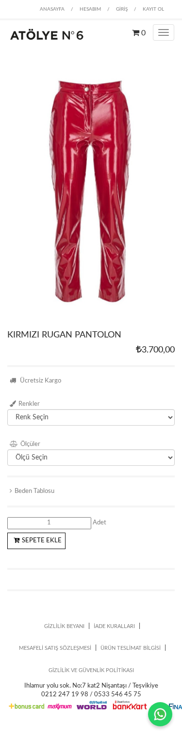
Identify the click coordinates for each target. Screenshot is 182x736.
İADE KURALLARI (114, 626)
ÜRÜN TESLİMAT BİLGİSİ (130, 648)
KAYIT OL (153, 9)
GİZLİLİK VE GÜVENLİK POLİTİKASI (91, 670)
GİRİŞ (122, 9)
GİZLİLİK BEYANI (64, 626)
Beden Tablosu (34, 491)
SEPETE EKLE (42, 540)
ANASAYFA (52, 9)
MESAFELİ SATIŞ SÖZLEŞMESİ (55, 648)
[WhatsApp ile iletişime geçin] (160, 714)
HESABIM (90, 9)
